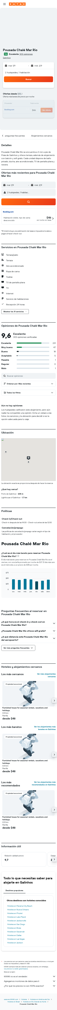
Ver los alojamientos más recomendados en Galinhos (44, 783)
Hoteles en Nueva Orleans (18, 909)
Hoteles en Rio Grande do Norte (34, 1002)
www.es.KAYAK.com (11, 999)
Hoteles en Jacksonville (16, 920)
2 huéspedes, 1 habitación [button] (17, 72)
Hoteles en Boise (14, 928)
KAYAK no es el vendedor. (15, 976)
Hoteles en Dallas (14, 935)
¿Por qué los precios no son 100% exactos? (24, 986)
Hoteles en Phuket (15, 913)
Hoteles (24, 999)
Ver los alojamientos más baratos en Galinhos (45, 727)
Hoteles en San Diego (16, 924)
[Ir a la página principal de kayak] (17, 4)
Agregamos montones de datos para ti (21, 981)
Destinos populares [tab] (14, 890)
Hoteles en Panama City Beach (19, 906)
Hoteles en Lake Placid (16, 917)
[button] (4, 4)
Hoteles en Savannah (16, 931)
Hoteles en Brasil (14, 1002)
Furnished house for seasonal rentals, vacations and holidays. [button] (25, 709)
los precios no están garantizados (16, 969)
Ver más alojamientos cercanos (46, 675)
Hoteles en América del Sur (40, 999)
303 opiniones (26, 54)
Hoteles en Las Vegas (16, 939)
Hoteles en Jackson (15, 942)
